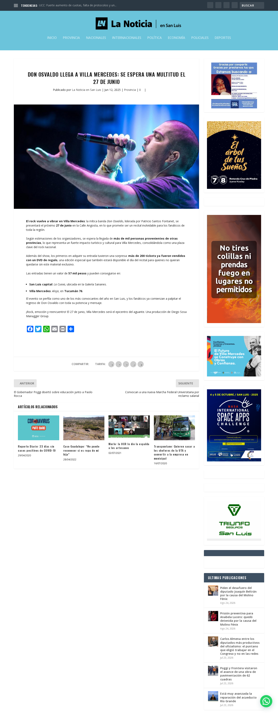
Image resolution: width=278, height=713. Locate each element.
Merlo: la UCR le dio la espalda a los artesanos (128, 446)
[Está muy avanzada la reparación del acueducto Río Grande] (213, 696)
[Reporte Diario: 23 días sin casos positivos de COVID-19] (38, 427)
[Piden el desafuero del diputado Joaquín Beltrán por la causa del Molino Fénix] (213, 590)
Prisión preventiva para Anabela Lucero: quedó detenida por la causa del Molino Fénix (238, 618)
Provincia (71, 38)
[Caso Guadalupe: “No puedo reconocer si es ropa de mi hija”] (84, 427)
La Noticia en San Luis (86, 90)
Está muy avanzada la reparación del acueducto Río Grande (238, 697)
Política (154, 38)
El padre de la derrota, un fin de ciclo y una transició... (74, 5)
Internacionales (126, 38)
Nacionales (96, 38)
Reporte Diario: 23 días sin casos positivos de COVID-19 (37, 448)
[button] (266, 701)
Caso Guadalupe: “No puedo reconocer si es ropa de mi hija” (81, 450)
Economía (176, 38)
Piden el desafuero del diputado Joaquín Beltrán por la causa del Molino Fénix (238, 593)
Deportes (223, 38)
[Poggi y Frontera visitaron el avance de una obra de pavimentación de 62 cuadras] (213, 671)
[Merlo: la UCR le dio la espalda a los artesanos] (129, 426)
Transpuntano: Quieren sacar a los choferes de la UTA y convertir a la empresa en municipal (174, 452)
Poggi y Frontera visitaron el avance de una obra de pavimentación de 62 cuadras (238, 673)
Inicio (52, 38)
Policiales (200, 38)
